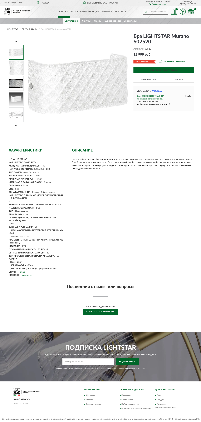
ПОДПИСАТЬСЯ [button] (127, 362)
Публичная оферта (130, 404)
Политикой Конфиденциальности (99, 368)
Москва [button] (157, 91)
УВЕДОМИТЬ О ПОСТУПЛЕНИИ (163, 70)
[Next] (16, 125)
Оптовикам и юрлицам (85, 12)
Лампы (97, 21)
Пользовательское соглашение (136, 409)
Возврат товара (93, 404)
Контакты (120, 12)
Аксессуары (130, 21)
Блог (159, 396)
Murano (21, 272)
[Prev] (16, 41)
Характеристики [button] (148, 80)
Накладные (26, 275)
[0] (191, 12)
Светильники (71, 21)
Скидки (160, 400)
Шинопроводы (113, 21)
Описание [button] (178, 80)
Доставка (90, 396)
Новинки (107, 12)
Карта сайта (127, 400)
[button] (157, 4)
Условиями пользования (125, 368)
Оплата (89, 400)
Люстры (86, 21)
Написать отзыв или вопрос (100, 312)
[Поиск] (146, 12)
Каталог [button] (64, 12)
